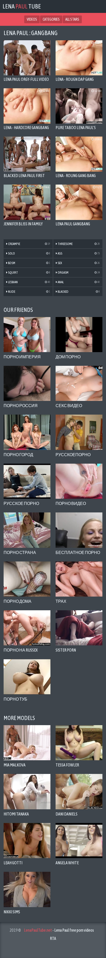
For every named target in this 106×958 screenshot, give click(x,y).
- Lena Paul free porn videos (59, 930)
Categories (51, 19)
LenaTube (22, 6)
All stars (72, 19)
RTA (53, 938)
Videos (32, 19)
